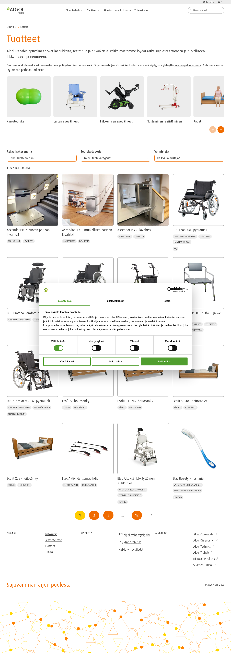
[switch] (96, 348)
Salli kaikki (164, 361)
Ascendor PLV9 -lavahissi (134, 230)
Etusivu (10, 26)
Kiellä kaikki (67, 361)
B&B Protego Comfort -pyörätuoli (29, 313)
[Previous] (212, 129)
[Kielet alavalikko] (223, 2)
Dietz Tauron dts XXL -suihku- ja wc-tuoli (197, 315)
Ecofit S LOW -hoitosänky (190, 401)
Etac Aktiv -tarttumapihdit (80, 478)
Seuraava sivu (151, 515)
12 (136, 515)
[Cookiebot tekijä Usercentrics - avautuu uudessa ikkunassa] (173, 289)
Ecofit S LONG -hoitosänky (135, 401)
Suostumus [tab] (65, 300)
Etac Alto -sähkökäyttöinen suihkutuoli (136, 480)
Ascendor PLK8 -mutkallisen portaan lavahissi (87, 232)
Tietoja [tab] (166, 300)
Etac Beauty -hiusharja (188, 478)
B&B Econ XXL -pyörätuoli (190, 230)
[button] (116, 158)
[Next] (220, 129)
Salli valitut (115, 361)
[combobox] (206, 10)
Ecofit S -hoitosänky (75, 401)
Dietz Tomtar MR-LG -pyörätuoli (28, 401)
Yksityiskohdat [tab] (115, 300)
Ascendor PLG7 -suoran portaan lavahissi (28, 232)
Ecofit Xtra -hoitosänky (22, 478)
